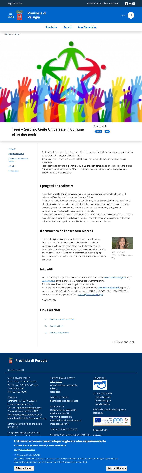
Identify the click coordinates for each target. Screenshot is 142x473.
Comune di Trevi (56, 326)
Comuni (98, 131)
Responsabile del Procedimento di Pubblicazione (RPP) (65, 422)
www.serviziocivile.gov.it (115, 277)
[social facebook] (126, 3)
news (16, 34)
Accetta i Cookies (116, 468)
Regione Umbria (15, 3)
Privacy (53, 388)
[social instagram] (130, 3)
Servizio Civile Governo (59, 332)
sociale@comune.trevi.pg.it (90, 294)
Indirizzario (98, 435)
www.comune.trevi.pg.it (109, 287)
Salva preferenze (24, 468)
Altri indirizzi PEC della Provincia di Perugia (26, 418)
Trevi (107, 131)
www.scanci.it (48, 280)
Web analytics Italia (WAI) (28, 455)
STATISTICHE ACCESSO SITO (63, 429)
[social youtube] (134, 3)
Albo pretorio (56, 381)
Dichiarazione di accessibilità (63, 410)
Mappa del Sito (100, 430)
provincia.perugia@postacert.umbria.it (24, 414)
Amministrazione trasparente (63, 385)
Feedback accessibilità (60, 413)
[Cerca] (131, 15)
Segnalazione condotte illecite (64, 400)
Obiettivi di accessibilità (61, 416)
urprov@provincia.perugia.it (29, 407)
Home (8, 34)
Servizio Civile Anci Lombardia (62, 319)
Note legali (55, 391)
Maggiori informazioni (24, 449)
